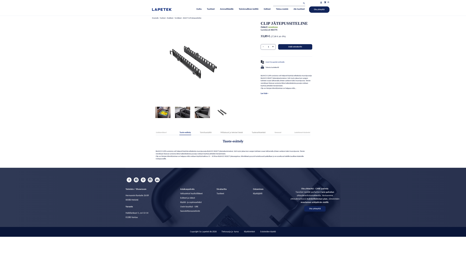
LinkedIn (157, 179)
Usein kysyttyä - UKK (189, 207)
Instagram (150, 179)
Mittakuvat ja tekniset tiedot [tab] (232, 133)
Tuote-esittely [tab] (185, 133)
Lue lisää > (264, 93)
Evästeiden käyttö (268, 232)
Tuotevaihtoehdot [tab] (259, 133)
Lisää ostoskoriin (295, 47)
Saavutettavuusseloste (190, 211)
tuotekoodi (265, 30)
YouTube (136, 179)
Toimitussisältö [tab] (206, 133)
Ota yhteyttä (319, 10)
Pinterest (143, 179)
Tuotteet (220, 193)
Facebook (129, 179)
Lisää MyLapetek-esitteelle (275, 62)
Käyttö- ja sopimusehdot (191, 202)
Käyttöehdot (249, 232)
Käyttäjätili (257, 193)
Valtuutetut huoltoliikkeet (191, 193)
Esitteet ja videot (187, 198)
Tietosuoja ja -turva (230, 232)
